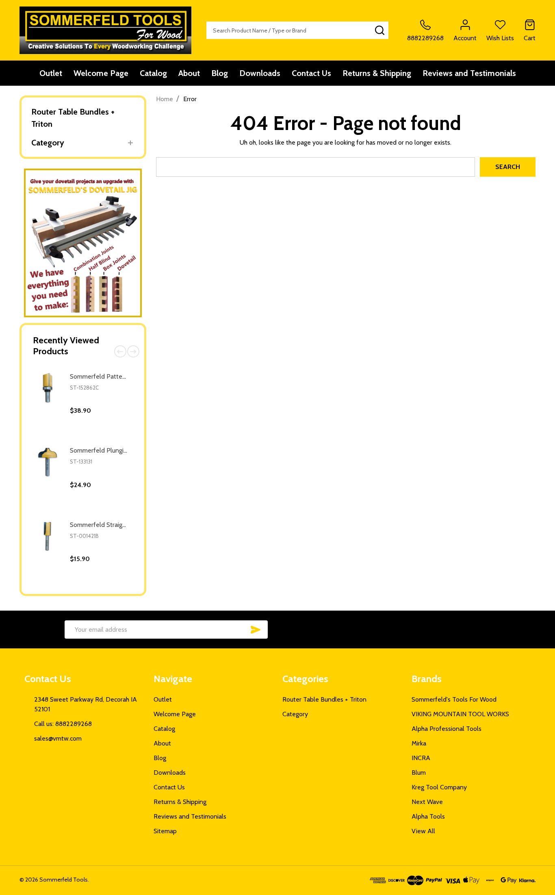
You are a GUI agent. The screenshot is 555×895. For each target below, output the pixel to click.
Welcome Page (101, 73)
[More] (131, 143)
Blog (219, 73)
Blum (419, 772)
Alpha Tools (428, 816)
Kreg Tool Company (439, 787)
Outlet (50, 73)
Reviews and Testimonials (469, 73)
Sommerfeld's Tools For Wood (454, 699)
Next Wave (427, 802)
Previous (120, 351)
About (189, 73)
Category (47, 142)
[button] (83, 243)
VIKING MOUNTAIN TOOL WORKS (460, 714)
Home (164, 99)
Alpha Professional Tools (446, 728)
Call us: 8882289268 (63, 724)
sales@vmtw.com (58, 738)
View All (423, 831)
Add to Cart (115, 437)
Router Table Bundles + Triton (73, 118)
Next (133, 351)
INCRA (421, 758)
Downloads (259, 73)
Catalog (153, 73)
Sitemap (165, 831)
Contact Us (311, 73)
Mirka (419, 743)
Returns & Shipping (377, 73)
